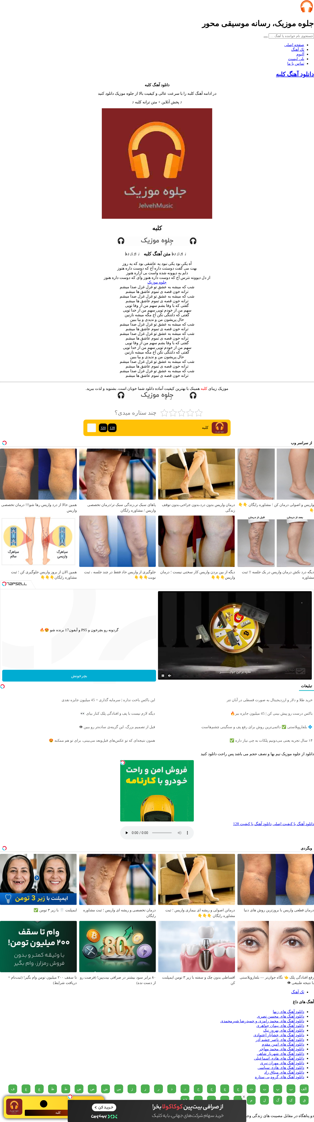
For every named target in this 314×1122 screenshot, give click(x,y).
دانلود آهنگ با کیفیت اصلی (293, 824)
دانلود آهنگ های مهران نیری (282, 1063)
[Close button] (243, 1096)
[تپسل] (70, 1096)
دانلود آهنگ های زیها (288, 1012)
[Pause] (163, 676)
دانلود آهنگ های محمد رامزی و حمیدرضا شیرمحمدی (262, 1021)
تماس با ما (295, 63)
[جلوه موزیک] (306, 11)
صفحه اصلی (294, 45)
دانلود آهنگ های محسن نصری (280, 1016)
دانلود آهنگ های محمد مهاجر (281, 1049)
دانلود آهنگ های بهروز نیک (283, 1030)
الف (304, 1089)
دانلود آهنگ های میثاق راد (284, 1072)
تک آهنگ (297, 49)
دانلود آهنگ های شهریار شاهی (280, 1054)
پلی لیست (296, 59)
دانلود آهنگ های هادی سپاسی (281, 1068)
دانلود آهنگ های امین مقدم (283, 1044)
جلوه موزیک (157, 282)
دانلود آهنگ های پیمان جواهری (280, 1026)
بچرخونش (79, 676)
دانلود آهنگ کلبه (295, 74)
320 (103, 428)
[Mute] (170, 676)
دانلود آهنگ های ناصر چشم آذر (280, 1040)
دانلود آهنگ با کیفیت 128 (252, 824)
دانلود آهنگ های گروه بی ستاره (279, 1077)
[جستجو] (266, 37)
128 (112, 428)
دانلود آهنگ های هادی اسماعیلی (279, 1058)
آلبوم (300, 54)
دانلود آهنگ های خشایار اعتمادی (278, 1035)
